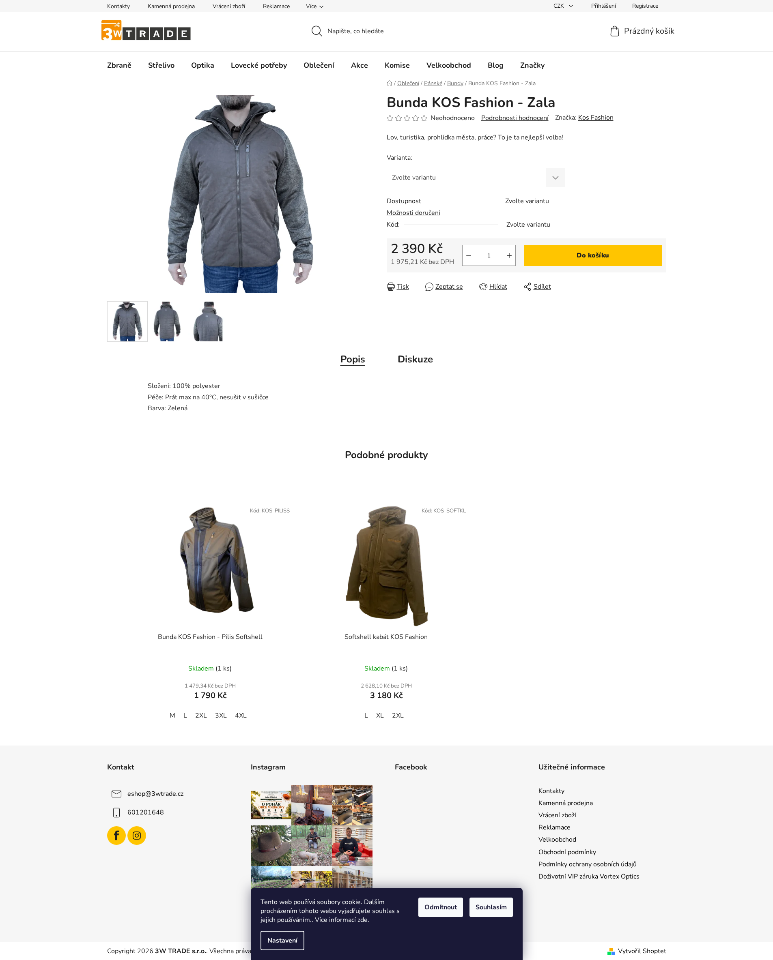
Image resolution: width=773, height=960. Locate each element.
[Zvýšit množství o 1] (509, 255)
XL (380, 715)
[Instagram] (136, 835)
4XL (241, 715)
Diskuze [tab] (415, 359)
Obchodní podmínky (567, 852)
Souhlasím (491, 907)
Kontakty (118, 6)
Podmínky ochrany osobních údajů (587, 864)
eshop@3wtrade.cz (155, 793)
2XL (201, 715)
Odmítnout (440, 907)
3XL (221, 715)
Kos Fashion (596, 117)
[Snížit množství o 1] (469, 255)
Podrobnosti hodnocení (515, 118)
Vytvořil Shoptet (642, 951)
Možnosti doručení (413, 212)
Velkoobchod (557, 839)
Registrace (645, 6)
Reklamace (276, 6)
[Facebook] (116, 835)
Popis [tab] (352, 359)
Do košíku (593, 255)
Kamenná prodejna (171, 6)
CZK (559, 6)
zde (362, 919)
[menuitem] (119, 65)
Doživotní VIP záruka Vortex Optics (589, 876)
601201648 (145, 812)
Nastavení (282, 940)
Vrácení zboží (229, 6)
